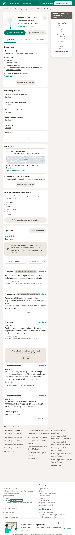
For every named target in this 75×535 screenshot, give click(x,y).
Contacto (6, 498)
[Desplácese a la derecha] (46, 39)
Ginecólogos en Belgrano (13, 444)
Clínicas (41, 491)
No (28, 358)
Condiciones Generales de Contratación (17, 503)
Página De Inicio (8, 9)
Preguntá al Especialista (47, 493)
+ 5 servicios (9, 132)
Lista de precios (8, 512)
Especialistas (43, 489)
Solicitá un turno (61, 52)
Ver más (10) (8, 451)
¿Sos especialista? (62, 3)
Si (23, 358)
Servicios (42, 498)
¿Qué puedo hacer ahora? (15, 171)
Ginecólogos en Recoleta (13, 434)
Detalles (8, 97)
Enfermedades (44, 500)
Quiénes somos (8, 496)
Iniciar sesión (48, 3)
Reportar (38, 283)
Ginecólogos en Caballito (13, 441)
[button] (15, 32)
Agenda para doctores (11, 517)
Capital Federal (36, 153)
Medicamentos (44, 496)
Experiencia (10, 40)
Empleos (13, 500)
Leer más (24, 530)
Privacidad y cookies (10, 489)
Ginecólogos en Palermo (13, 437)
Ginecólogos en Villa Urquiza (14, 448)
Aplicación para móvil (46, 505)
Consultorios (39, 40)
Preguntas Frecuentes (47, 503)
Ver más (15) (32, 458)
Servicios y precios (24, 40)
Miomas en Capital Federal (37, 437)
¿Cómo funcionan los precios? (17, 139)
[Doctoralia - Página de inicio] (5, 3)
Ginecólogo (19, 9)
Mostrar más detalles (26, 83)
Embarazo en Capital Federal (38, 434)
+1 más (8, 214)
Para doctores (8, 515)
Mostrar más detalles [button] (13, 70)
